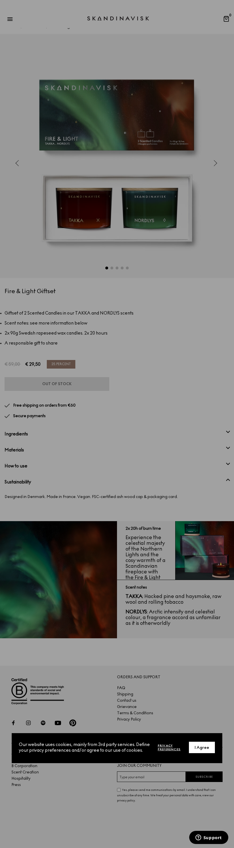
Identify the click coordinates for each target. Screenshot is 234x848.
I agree (202, 747)
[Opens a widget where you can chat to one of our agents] (208, 838)
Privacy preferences (169, 747)
